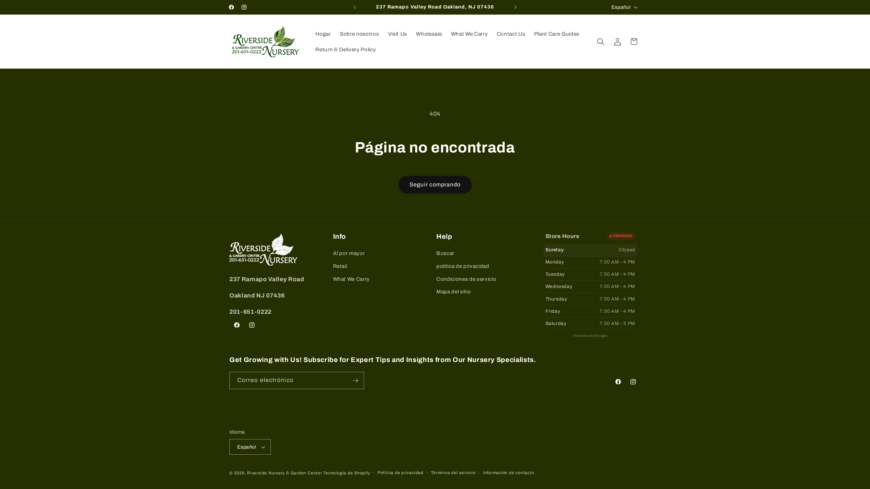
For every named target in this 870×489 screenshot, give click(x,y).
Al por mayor (349, 253)
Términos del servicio (453, 472)
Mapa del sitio (453, 291)
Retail (340, 266)
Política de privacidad (400, 472)
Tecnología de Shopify (346, 473)
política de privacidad (462, 266)
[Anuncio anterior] (354, 7)
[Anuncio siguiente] (515, 7)
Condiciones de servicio (466, 279)
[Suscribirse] (355, 381)
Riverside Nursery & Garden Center (284, 473)
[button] (601, 41)
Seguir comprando (435, 184)
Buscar (445, 253)
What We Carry (351, 279)
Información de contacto (508, 472)
